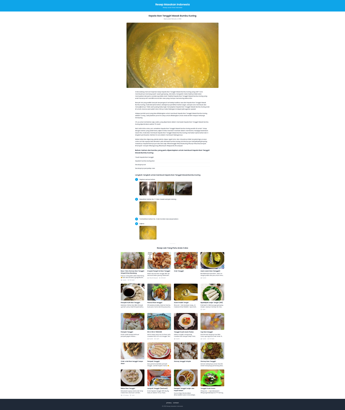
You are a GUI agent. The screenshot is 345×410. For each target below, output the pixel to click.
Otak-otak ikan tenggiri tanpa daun (132, 362)
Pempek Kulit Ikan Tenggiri (130, 303)
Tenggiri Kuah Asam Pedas (184, 332)
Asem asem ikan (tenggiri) (210, 271)
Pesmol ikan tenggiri (154, 303)
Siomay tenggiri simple (182, 361)
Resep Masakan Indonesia (172, 4)
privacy (169, 403)
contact (176, 403)
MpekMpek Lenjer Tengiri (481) (212, 303)
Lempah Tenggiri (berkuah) (157, 388)
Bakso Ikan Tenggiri (128, 388)
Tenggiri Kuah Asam (208, 388)
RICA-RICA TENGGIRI (154, 332)
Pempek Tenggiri (127, 332)
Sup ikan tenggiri (207, 332)
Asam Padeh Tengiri (181, 303)
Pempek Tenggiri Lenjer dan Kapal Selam (184, 389)
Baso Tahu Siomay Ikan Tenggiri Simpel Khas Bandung (132, 272)
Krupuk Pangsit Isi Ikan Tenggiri (158, 271)
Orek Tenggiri (179, 271)
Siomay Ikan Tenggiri (208, 361)
